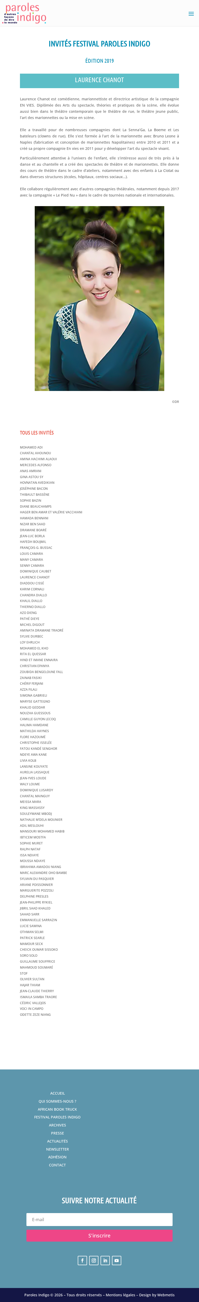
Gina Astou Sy (31, 477)
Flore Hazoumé (33, 737)
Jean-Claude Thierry (37, 991)
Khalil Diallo (31, 601)
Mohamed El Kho (34, 648)
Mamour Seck (31, 944)
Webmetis (166, 1294)
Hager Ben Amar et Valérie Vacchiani (51, 512)
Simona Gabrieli (33, 695)
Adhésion (57, 1156)
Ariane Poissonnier (36, 885)
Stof (23, 973)
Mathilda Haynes (34, 731)
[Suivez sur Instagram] (93, 1260)
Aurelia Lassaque (34, 772)
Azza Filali (28, 689)
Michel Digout (32, 624)
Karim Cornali (32, 589)
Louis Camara (31, 553)
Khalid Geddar (32, 707)
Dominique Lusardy (36, 790)
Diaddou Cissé (32, 583)
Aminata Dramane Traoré (41, 630)
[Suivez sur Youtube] (116, 1260)
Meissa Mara (30, 802)
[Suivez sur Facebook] (82, 1260)
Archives (57, 1125)
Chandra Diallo (33, 595)
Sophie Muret (31, 843)
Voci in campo (31, 1008)
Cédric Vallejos (33, 1003)
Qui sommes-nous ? (57, 1101)
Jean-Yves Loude (33, 778)
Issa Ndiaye (29, 855)
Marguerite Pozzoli (37, 890)
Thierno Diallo (32, 607)
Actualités (57, 1141)
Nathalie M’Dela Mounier (41, 819)
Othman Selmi (32, 932)
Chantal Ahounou (35, 453)
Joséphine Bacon (34, 488)
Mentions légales (120, 1294)
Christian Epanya (34, 666)
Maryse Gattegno (35, 701)
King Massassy (32, 808)
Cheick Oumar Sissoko (39, 949)
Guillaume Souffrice (37, 961)
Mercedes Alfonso (35, 465)
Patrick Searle (32, 938)
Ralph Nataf (30, 849)
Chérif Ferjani (31, 683)
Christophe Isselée (36, 742)
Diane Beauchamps (36, 506)
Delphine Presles (34, 896)
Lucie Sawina (31, 926)
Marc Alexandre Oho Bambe (43, 873)
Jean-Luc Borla (32, 536)
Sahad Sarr (29, 914)
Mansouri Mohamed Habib (42, 831)
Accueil (57, 1093)
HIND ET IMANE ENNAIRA (39, 660)
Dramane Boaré (33, 530)
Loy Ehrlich (30, 642)
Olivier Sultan (32, 979)
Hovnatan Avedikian (37, 482)
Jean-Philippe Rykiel (36, 902)
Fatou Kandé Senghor (38, 748)
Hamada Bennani (34, 518)
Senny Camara (32, 565)
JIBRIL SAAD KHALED (35, 908)
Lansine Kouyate (34, 766)
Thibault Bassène (34, 494)
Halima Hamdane (34, 725)
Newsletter (57, 1149)
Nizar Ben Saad (32, 524)
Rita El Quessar (33, 654)
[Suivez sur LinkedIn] (105, 1260)
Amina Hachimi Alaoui (38, 459)
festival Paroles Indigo (57, 1117)
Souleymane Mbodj (36, 813)
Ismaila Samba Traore (38, 997)
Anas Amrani (30, 471)
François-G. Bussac (36, 547)
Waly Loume (30, 784)
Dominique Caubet (35, 571)
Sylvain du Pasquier (37, 879)
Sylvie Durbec (31, 636)
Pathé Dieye (29, 619)
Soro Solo (28, 955)
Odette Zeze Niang (35, 1014)
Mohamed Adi (31, 447)
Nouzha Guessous (35, 713)
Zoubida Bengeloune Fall (41, 672)
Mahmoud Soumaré (36, 967)
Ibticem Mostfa (33, 837)
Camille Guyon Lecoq (38, 719)
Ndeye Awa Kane (33, 754)
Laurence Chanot (35, 577)
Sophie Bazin (30, 500)
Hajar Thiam (30, 985)
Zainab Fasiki (31, 678)
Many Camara (31, 559)
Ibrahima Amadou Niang (40, 867)
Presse (57, 1133)
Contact (57, 1165)
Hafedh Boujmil (33, 542)
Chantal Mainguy (35, 796)
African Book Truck (57, 1109)
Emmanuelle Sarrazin (38, 920)
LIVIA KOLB (28, 760)
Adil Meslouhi (32, 825)
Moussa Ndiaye (32, 861)
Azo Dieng (28, 613)
